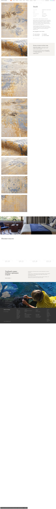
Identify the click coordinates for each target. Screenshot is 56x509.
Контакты (35, 0)
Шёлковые (18, 314)
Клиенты (48, 311)
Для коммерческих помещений (28, 310)
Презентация (8, 303)
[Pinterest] (39, 38)
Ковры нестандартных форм (28, 314)
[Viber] (36, 38)
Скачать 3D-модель (46, 35)
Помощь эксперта (36, 35)
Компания (31, 0)
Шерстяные (18, 313)
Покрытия (20, 0)
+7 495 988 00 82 (47, 0)
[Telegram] (33, 38)
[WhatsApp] (37, 38)
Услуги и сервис (37, 314)
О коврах (37, 310)
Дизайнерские (18, 312)
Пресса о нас (48, 314)
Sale (11, 0)
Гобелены (17, 0)
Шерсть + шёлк (18, 315)
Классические (18, 311)
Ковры (14, 0)
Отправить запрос (35, 53)
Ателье (24, 0)
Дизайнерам (48, 313)
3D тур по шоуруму (38, 311)
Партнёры (48, 312)
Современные (18, 310)
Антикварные (18, 317)
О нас (47, 310)
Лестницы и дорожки (27, 315)
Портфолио (27, 0)
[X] (35, 38)
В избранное (45, 34)
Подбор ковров (37, 315)
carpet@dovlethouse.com (8, 301)
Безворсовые (18, 316)
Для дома (26, 311)
